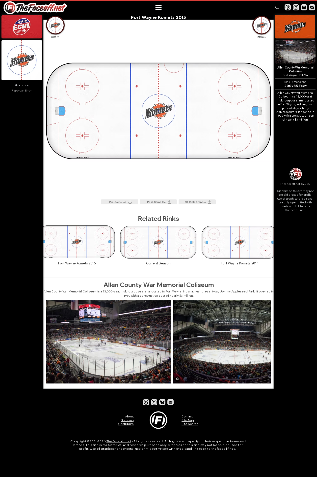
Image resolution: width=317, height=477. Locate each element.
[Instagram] (296, 7)
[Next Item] (262, 342)
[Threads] (288, 7)
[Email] (312, 7)
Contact (187, 416)
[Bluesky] (304, 7)
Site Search (190, 424)
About (129, 416)
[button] (158, 7)
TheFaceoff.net (118, 441)
